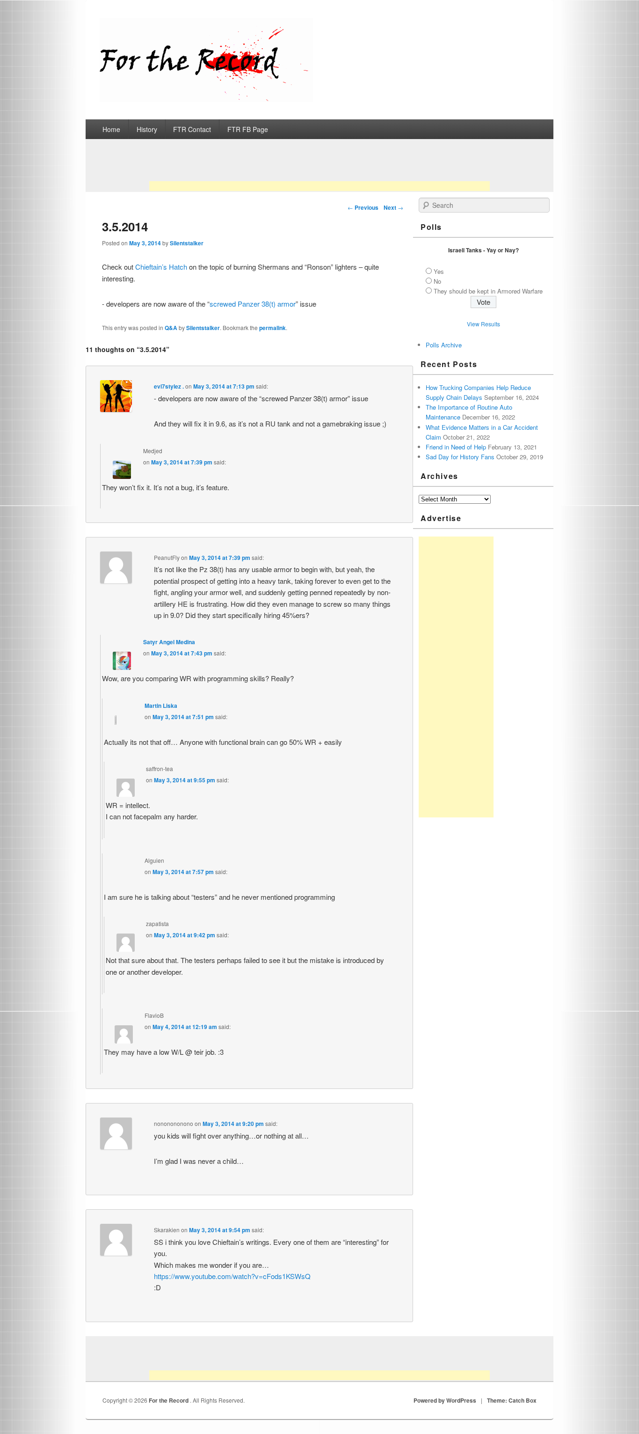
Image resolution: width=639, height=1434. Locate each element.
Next (393, 207)
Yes (439, 271)
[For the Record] (206, 99)
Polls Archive (444, 344)
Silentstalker (186, 243)
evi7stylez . (169, 386)
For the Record (169, 1400)
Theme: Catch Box (512, 1400)
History (147, 129)
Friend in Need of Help (456, 446)
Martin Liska (161, 705)
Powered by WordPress (445, 1400)
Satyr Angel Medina (169, 642)
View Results (483, 324)
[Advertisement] (319, 168)
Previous (363, 207)
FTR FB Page (247, 129)
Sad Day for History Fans (460, 456)
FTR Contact (192, 129)
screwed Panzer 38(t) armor (253, 304)
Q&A (171, 328)
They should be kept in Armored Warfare (488, 291)
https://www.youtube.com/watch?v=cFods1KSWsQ (232, 1276)
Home (111, 129)
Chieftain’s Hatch (161, 267)
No (437, 281)
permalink (272, 328)
